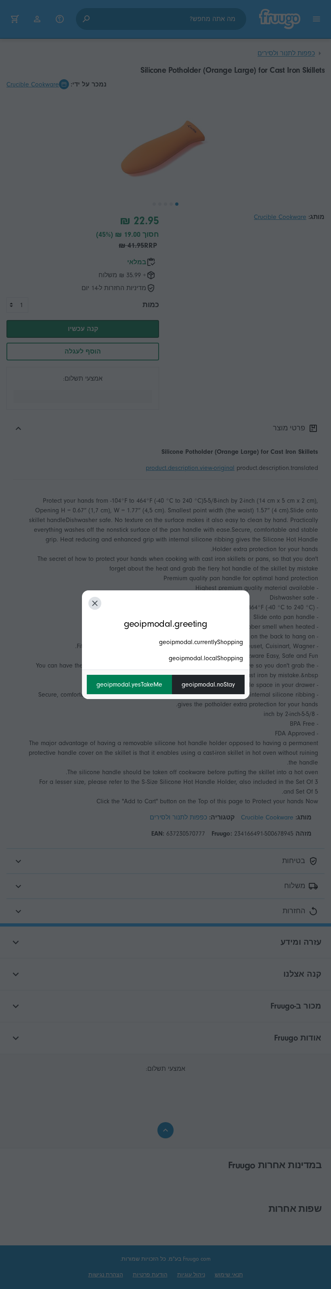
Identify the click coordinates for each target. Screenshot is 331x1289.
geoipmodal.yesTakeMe (129, 684)
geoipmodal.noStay (208, 684)
